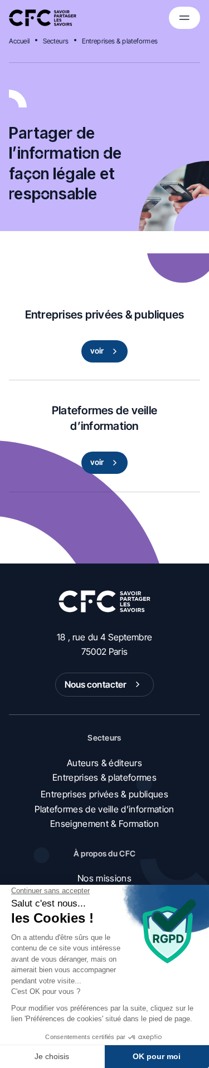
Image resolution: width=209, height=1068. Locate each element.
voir (97, 350)
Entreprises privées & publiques (104, 794)
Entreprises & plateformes (120, 41)
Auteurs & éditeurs (104, 762)
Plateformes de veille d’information (104, 809)
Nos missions (104, 878)
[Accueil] (42, 17)
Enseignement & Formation (104, 823)
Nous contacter (96, 684)
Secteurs (56, 41)
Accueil (19, 41)
